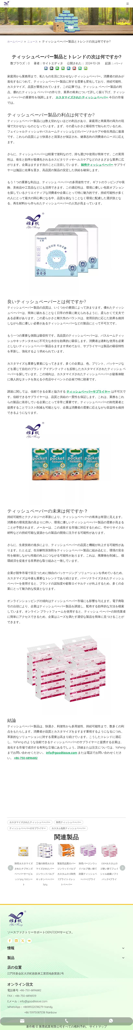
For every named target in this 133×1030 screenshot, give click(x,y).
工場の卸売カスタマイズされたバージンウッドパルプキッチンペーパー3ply (45, 874)
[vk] (29, 940)
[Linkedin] (16, 940)
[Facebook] (9, 940)
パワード (118, 63)
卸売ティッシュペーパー (68, 822)
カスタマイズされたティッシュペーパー (29, 822)
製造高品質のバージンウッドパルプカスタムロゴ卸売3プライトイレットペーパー (66, 874)
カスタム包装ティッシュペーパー (69, 828)
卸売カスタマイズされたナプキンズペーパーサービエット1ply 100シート (24, 874)
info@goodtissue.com (33, 1001)
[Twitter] (22, 940)
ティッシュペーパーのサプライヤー (27, 828)
